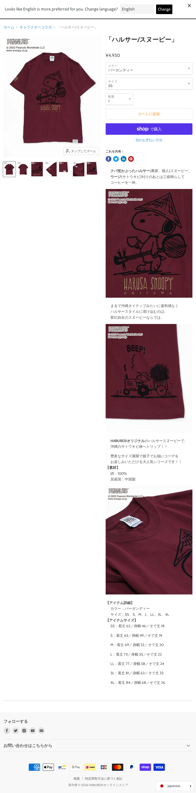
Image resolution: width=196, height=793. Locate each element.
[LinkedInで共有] (123, 159)
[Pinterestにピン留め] (131, 159)
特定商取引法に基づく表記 (103, 778)
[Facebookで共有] (108, 159)
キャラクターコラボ (36, 27)
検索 (77, 778)
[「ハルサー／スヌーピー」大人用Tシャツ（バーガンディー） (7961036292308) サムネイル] (9, 169)
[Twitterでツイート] (116, 159)
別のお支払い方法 (149, 140)
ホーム (9, 27)
